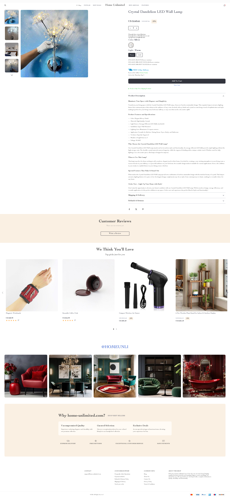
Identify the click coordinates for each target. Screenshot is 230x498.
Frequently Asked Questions (122, 474)
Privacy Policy (148, 481)
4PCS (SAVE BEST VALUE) (137, 64)
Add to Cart (177, 81)
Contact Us (147, 479)
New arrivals (134, 5)
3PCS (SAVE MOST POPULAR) (139, 62)
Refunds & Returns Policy (122, 479)
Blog (145, 474)
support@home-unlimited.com (92, 474)
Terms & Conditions (149, 484)
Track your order (119, 484)
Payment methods (120, 476)
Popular (87, 5)
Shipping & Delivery (120, 481)
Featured (145, 5)
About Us (146, 476)
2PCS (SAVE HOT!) (135, 60)
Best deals (97, 5)
